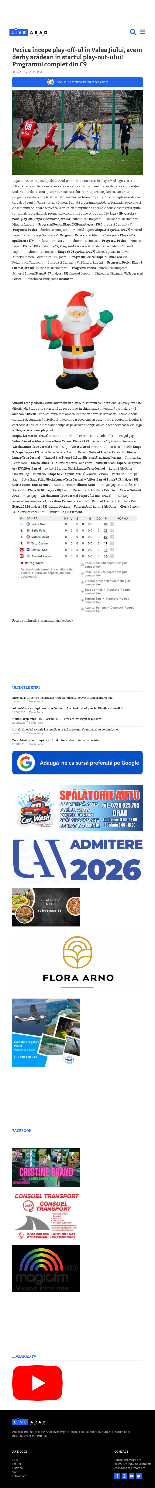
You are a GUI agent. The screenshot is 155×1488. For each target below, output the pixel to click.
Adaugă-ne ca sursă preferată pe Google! (82, 82)
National (17, 1468)
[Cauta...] (133, 32)
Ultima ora (19, 1476)
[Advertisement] (77, 14)
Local (15, 1459)
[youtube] (132, 1476)
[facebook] (117, 1476)
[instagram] (125, 1476)
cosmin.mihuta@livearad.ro (132, 1463)
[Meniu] (143, 32)
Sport (16, 1472)
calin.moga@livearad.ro (130, 1468)
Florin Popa (36, 701)
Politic (16, 1463)
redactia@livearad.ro (128, 1459)
